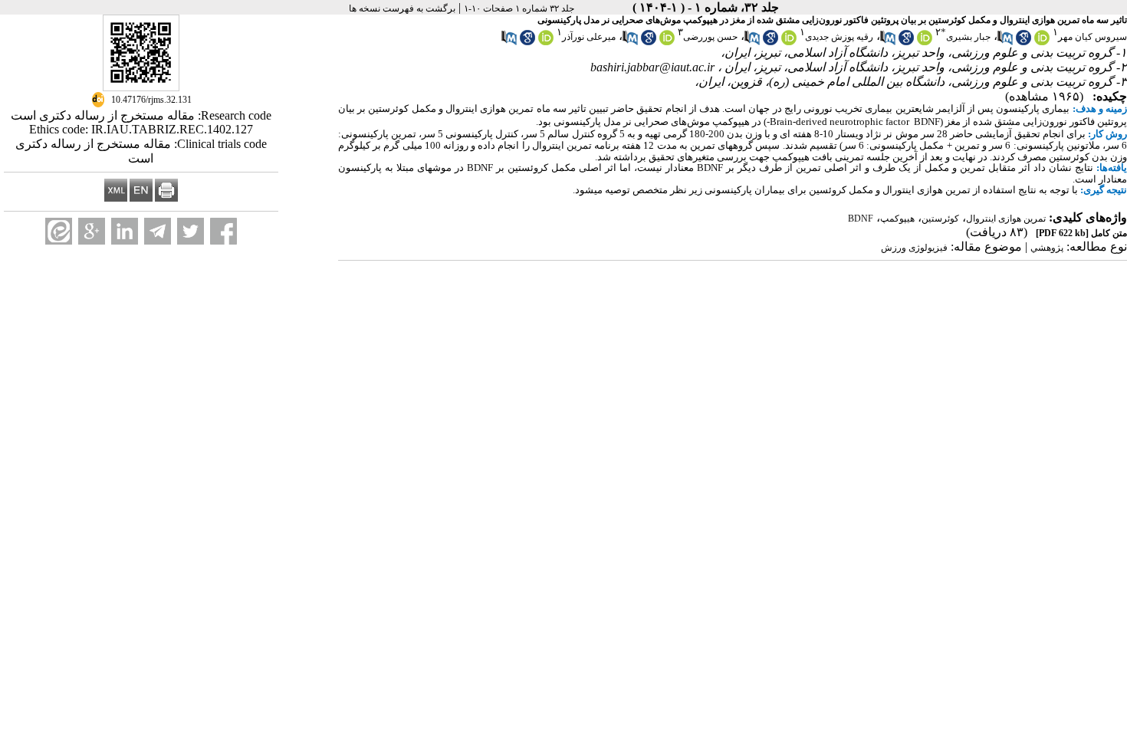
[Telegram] (157, 231)
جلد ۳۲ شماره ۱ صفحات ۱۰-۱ (519, 8)
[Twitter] (190, 231)
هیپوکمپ (897, 218)
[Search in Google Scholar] (1023, 42)
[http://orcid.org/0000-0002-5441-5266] (546, 42)
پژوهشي (1046, 247)
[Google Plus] (91, 231)
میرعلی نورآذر (589, 36)
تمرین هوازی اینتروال (1006, 218)
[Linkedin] (124, 231)
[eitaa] (58, 231)
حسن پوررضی (710, 36)
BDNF (860, 218)
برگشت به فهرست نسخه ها (402, 8)
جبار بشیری (968, 36)
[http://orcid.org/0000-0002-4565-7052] (924, 42)
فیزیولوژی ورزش (914, 247)
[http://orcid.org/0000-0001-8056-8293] (789, 42)
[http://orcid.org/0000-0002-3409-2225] (667, 42)
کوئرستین (940, 218)
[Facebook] (223, 231)
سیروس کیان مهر (1092, 36)
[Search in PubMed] (1005, 42)
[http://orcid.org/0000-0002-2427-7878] (1042, 42)
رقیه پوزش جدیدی (839, 36)
